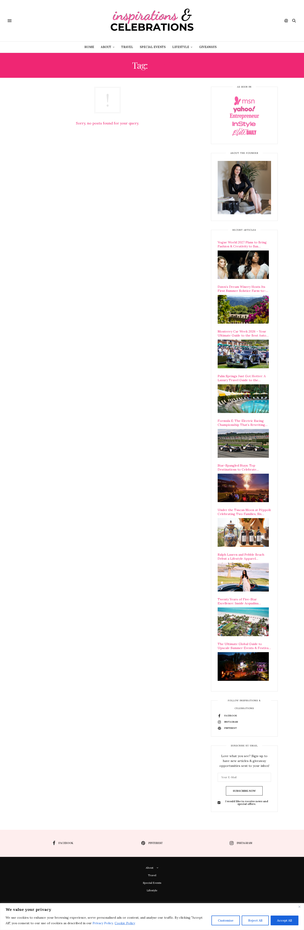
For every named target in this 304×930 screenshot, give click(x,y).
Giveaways (208, 47)
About (106, 47)
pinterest (155, 843)
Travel (127, 47)
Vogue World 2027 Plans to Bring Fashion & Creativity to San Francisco (242, 244)
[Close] (299, 907)
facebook (66, 843)
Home (89, 47)
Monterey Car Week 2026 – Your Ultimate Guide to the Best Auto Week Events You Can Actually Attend (242, 333)
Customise (225, 920)
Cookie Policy (125, 923)
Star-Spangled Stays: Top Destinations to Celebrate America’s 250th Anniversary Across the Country (244, 467)
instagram (244, 843)
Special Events (153, 47)
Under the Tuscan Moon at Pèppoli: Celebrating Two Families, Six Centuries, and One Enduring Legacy (244, 512)
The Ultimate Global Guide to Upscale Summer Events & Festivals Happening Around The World (244, 646)
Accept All (284, 920)
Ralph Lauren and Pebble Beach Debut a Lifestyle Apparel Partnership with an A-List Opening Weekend (241, 557)
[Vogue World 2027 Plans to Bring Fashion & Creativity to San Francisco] (243, 265)
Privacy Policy (103, 923)
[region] (152, 916)
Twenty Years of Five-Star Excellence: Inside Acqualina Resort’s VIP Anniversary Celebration (238, 601)
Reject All (255, 920)
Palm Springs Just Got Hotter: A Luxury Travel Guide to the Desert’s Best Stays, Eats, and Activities (242, 378)
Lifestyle (180, 47)
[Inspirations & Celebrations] (152, 21)
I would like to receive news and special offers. (246, 802)
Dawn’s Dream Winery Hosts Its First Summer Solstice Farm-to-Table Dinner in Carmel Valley (242, 289)
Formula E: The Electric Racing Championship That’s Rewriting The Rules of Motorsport (241, 423)
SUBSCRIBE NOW (244, 790)
